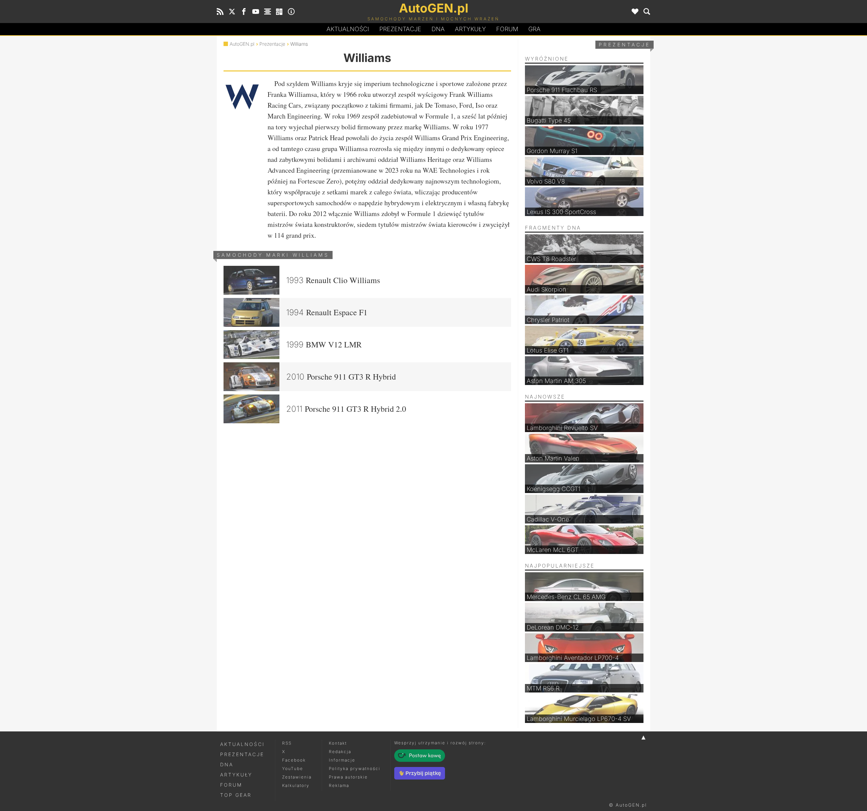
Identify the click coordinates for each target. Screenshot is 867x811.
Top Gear (236, 795)
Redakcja (340, 751)
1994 (326, 312)
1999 (324, 344)
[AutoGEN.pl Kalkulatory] (279, 11)
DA (438, 29)
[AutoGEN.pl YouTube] (255, 11)
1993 (333, 280)
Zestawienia (297, 777)
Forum (507, 29)
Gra (534, 29)
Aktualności (347, 29)
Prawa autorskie (348, 777)
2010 (341, 376)
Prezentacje (400, 29)
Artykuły (470, 29)
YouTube (292, 768)
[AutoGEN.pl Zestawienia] (267, 11)
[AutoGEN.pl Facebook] (243, 11)
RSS (287, 743)
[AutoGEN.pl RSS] (220, 11)
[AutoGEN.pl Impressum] (291, 11)
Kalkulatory (296, 785)
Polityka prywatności (354, 768)
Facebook (294, 760)
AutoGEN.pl (242, 44)
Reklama (339, 785)
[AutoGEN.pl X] (232, 11)
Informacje (342, 760)
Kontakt (338, 743)
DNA (226, 764)
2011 (346, 408)
